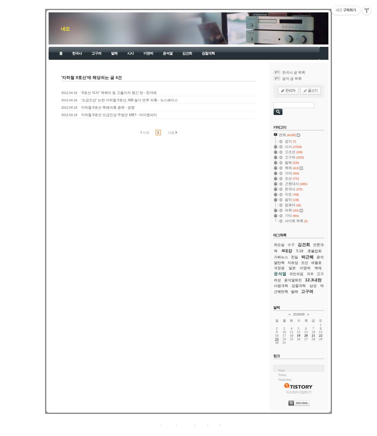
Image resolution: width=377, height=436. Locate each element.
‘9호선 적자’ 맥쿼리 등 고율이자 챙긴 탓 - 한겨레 (119, 93)
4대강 (287, 250)
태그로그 (168, 425)
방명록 (201, 425)
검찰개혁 (208, 53)
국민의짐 (296, 274)
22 (321, 335)
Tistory (221, 431)
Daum (191, 431)
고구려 (96, 53)
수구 (291, 245)
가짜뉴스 (281, 257)
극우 (310, 274)
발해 (114, 53)
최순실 (279, 245)
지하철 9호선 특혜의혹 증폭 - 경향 (108, 107)
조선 (304, 263)
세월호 (316, 263)
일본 (292, 268)
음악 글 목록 (292, 79)
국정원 (279, 268)
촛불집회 (314, 251)
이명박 (148, 53)
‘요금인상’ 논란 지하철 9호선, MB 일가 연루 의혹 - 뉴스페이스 (129, 100)
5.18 (299, 251)
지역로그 (152, 425)
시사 (130, 53)
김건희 (187, 53)
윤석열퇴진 (293, 280)
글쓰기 (226, 425)
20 (306, 335)
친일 (294, 257)
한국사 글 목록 (293, 72)
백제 (318, 268)
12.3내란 (313, 280)
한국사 (77, 53)
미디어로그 (186, 425)
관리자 (214, 425)
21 (313, 335)
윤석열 (168, 53)
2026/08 (299, 314)
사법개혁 (281, 286)
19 (298, 335)
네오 (65, 28)
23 (277, 339)
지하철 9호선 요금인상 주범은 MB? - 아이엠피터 (119, 115)
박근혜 (307, 257)
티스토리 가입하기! (298, 392)
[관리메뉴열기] (366, 10)
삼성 (313, 286)
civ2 (154, 431)
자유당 (292, 263)
